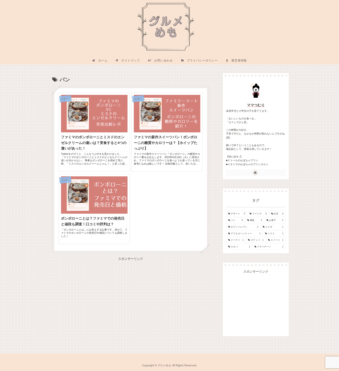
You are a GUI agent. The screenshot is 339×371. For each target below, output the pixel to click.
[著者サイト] (255, 172)
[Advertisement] (130, 289)
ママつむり (256, 105)
